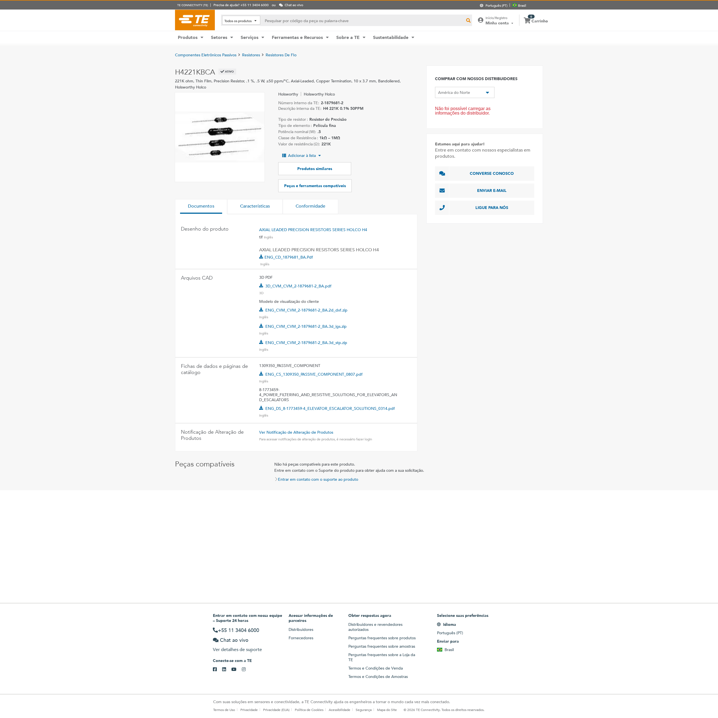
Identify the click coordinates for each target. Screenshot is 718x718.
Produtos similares (314, 168)
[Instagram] (246, 669)
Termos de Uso (224, 709)
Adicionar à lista (302, 155)
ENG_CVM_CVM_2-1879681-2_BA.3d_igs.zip (306, 326)
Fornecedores (301, 637)
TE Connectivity (195, 20)
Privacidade (249, 709)
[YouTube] (236, 669)
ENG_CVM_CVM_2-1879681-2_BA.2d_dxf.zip (306, 310)
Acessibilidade (339, 709)
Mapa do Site (387, 709)
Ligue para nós (491, 207)
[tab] (201, 206)
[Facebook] (217, 669)
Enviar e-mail (492, 190)
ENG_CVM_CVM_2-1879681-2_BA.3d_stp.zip (306, 342)
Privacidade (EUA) (276, 709)
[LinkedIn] (226, 669)
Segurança (364, 709)
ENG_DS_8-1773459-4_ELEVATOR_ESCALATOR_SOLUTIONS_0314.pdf (330, 408)
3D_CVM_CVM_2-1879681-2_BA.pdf (298, 286)
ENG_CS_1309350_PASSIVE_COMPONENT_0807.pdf (314, 374)
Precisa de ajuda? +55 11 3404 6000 (241, 5)
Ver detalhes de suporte (237, 649)
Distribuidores (301, 629)
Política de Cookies (309, 709)
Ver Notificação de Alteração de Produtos (296, 432)
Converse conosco (492, 173)
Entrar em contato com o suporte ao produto (318, 479)
